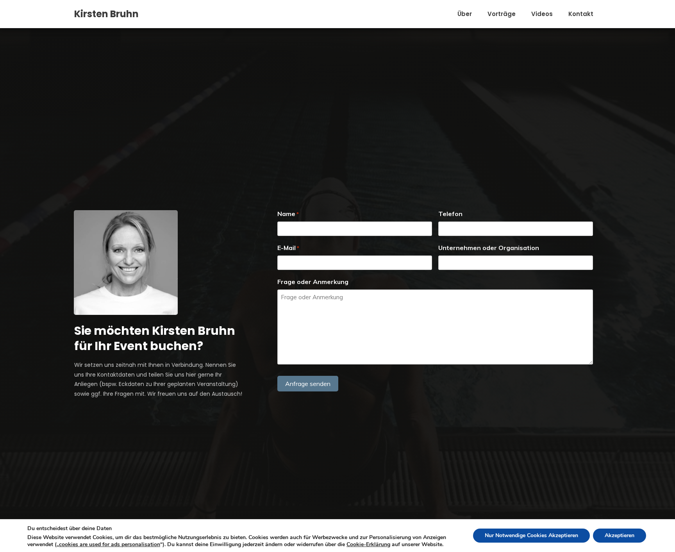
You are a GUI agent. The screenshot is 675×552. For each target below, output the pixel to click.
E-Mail (288, 248)
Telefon (450, 214)
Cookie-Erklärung (368, 544)
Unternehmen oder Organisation (488, 248)
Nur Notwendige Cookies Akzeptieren (531, 535)
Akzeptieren (619, 535)
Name (288, 214)
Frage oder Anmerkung (312, 282)
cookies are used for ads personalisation (109, 544)
